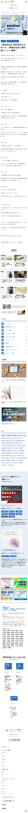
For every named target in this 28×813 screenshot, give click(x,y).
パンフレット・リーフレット (8, 778)
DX (15, 445)
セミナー (19, 445)
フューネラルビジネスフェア (7, 462)
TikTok (16, 448)
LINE (12, 453)
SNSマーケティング (10, 440)
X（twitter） (21, 453)
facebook (7, 457)
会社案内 (4, 804)
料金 (2, 754)
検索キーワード (20, 455)
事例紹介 (3, 460)
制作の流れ (3, 756)
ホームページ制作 (15, 443)
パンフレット (15, 450)
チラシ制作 (18, 440)
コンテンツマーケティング (8, 445)
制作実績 (3, 752)
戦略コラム (3, 791)
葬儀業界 (9, 435)
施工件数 (20, 462)
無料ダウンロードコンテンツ (7, 793)
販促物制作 (21, 450)
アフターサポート (11, 465)
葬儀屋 (19, 435)
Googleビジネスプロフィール (10, 455)
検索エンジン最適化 (6, 453)
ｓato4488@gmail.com (11, 189)
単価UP (18, 460)
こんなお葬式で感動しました (8, 800)
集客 (8, 448)
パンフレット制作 (6, 443)
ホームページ (4, 465)
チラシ (12, 448)
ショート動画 (18, 457)
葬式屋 (24, 435)
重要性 (2, 771)
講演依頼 (4, 808)
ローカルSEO (12, 457)
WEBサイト (13, 460)
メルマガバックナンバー (12, 41)
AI (22, 438)
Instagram (4, 448)
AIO (21, 443)
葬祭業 (15, 435)
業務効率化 (4, 450)
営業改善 (24, 457)
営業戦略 (21, 448)
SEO (23, 440)
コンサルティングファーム (8, 797)
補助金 (3, 440)
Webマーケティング (7, 438)
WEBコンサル (5, 769)
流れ (2, 773)
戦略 (24, 445)
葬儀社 (4, 435)
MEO (3, 457)
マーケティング (16, 438)
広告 (3, 455)
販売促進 (9, 450)
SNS (21, 460)
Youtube (16, 453)
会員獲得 (8, 460)
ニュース (3, 41)
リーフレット (15, 462)
